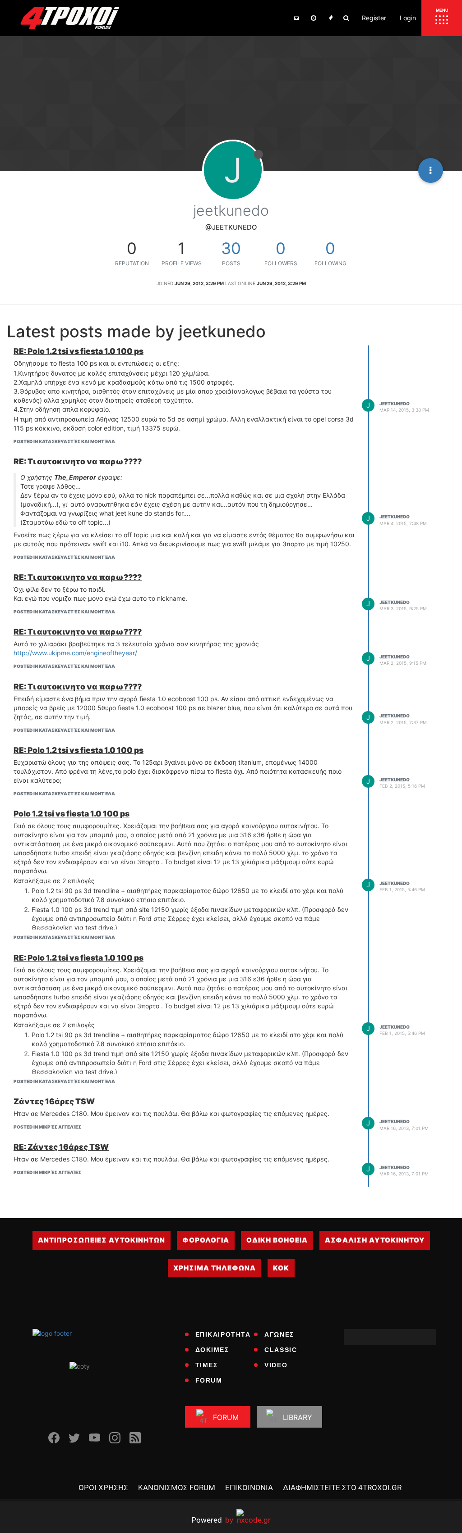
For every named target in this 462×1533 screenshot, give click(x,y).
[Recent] (313, 18)
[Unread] (296, 18)
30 (231, 248)
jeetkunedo (394, 403)
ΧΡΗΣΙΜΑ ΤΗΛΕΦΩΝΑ (214, 1268)
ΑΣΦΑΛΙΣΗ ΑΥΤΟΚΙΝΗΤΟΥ (375, 1240)
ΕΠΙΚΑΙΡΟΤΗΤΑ (223, 1334)
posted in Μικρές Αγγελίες (47, 1126)
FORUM (208, 1380)
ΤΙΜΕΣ (206, 1365)
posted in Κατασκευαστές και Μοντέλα (64, 441)
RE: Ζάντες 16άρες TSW (61, 1147)
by (212, 1519)
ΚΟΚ (281, 1268)
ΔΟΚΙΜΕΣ (212, 1349)
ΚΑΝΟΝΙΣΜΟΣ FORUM (176, 1487)
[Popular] (330, 18)
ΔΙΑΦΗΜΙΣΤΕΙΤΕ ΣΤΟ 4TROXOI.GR (342, 1487)
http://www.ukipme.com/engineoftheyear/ (75, 653)
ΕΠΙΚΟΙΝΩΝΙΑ (249, 1487)
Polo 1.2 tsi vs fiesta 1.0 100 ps (71, 813)
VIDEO (275, 1365)
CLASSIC (280, 1349)
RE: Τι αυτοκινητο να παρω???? (78, 461)
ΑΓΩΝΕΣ (279, 1334)
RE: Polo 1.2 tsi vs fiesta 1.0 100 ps (78, 351)
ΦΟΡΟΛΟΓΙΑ (205, 1240)
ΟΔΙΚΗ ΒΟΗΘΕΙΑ (277, 1240)
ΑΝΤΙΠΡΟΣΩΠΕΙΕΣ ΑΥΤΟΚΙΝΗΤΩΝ (101, 1240)
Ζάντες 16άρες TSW (54, 1101)
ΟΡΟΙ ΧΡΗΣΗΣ (103, 1487)
